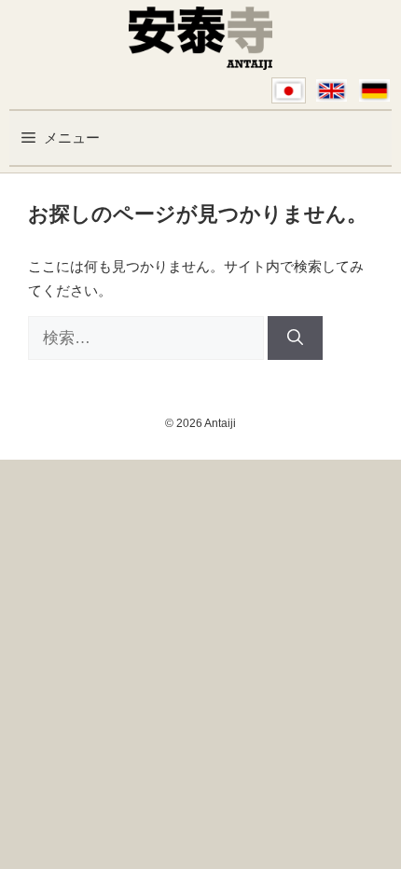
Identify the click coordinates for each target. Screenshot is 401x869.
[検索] (295, 338)
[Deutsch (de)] (374, 90)
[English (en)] (331, 90)
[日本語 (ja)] (288, 90)
